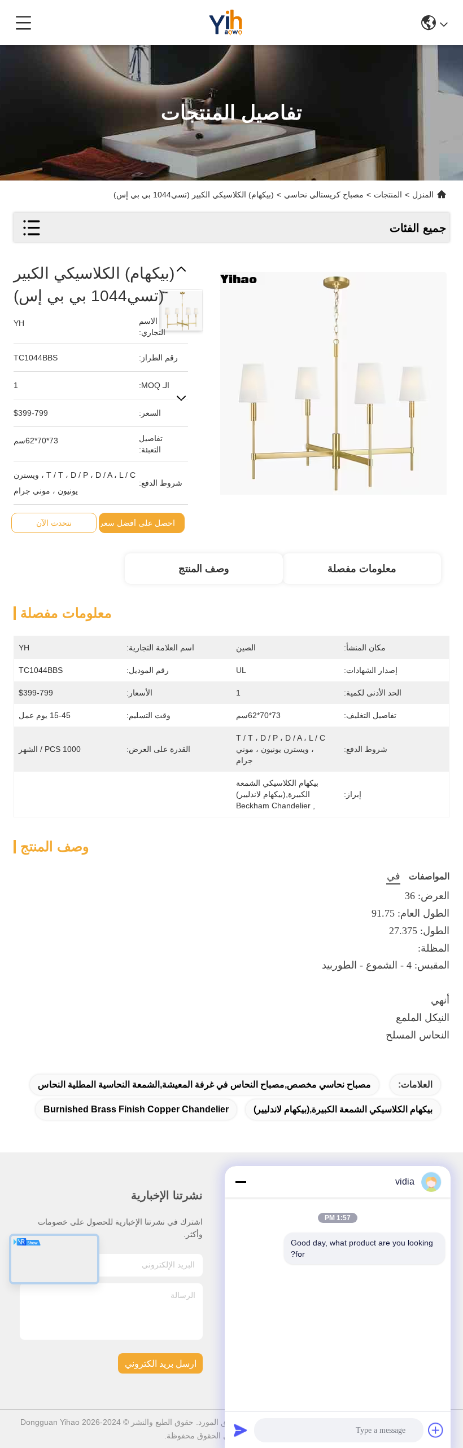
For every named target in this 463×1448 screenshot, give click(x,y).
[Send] (240, 1430)
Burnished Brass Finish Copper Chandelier (136, 1109)
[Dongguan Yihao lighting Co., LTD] (227, 22)
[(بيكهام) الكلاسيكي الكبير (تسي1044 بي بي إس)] (333, 378)
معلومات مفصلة (361, 568)
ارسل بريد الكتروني (160, 1363)
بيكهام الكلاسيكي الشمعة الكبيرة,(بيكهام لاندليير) (343, 1109)
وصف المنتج (203, 568)
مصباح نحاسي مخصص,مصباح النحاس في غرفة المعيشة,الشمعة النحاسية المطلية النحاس (204, 1084)
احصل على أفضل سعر (137, 523)
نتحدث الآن (54, 522)
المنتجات (388, 194)
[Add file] (436, 1430)
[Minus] (240, 1182)
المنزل (423, 194)
